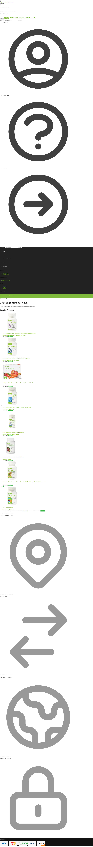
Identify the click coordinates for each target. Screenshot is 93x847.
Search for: (2, 20)
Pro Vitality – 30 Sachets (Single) (9, 384)
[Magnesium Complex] (38, 446)
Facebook (4, 286)
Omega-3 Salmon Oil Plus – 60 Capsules (11, 434)
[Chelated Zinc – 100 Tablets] (38, 396)
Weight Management (41, 481)
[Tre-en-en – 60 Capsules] (38, 470)
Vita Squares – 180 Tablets (8, 509)
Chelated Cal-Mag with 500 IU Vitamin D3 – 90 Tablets (14, 335)
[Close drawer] (0, 4)
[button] (2, 243)
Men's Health (12, 407)
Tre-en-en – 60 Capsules (7, 483)
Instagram (4, 288)
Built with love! (3, 839)
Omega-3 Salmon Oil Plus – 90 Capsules (11, 360)
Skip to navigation (3, 2)
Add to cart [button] (10, 336)
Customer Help (6, 95)
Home (1, 298)
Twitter (4, 287)
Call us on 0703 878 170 (5, 280)
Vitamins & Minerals (24, 333)
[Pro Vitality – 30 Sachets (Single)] (38, 371)
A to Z (4, 333)
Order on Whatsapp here (4, 13)
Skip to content (11, 2)
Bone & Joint (8, 333)
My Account (5, 22)
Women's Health (32, 333)
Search (20, 20)
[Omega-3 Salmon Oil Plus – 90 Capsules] (38, 347)
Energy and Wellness (15, 333)
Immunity (22, 382)
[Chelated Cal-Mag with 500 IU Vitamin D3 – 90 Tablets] (38, 322)
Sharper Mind (27, 358)
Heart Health (21, 358)
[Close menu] (0, 1)
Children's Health (14, 358)
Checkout (4, 168)
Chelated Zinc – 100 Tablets (8, 409)
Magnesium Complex (7, 459)
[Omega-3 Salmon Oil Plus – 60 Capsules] (38, 421)
